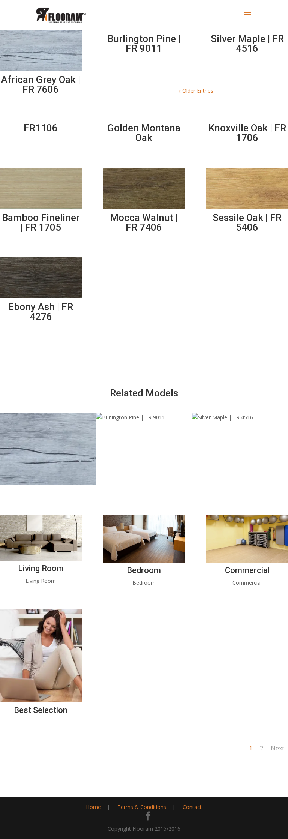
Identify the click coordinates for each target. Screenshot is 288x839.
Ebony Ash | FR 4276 (40, 311)
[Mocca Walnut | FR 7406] (144, 188)
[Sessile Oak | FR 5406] (247, 188)
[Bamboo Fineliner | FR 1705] (41, 188)
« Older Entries (195, 90)
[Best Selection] (41, 700)
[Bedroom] (144, 560)
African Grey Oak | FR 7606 (40, 84)
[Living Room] (41, 558)
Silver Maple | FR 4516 (247, 43)
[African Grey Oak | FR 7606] (41, 50)
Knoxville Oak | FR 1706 (247, 132)
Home (93, 806)
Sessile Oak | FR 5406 (247, 222)
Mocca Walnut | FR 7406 (144, 222)
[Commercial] (247, 560)
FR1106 (41, 128)
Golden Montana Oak (143, 132)
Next (277, 748)
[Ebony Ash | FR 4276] (41, 277)
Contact (192, 806)
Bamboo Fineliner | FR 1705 (41, 222)
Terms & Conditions (141, 806)
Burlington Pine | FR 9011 (143, 43)
